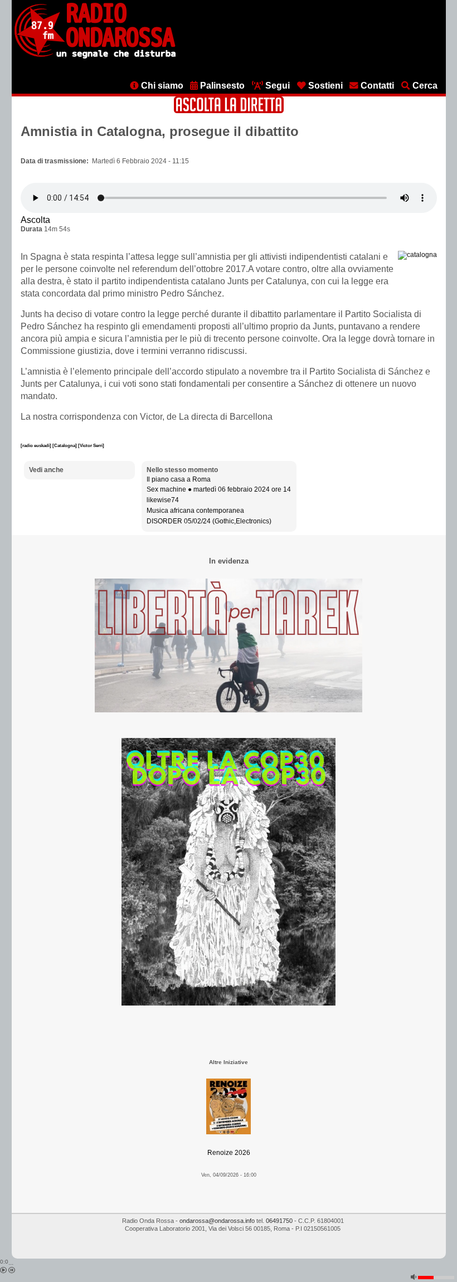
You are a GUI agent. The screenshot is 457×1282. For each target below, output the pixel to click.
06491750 (279, 1220)
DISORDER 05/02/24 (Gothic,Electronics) (209, 521)
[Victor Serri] (91, 445)
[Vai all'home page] (95, 56)
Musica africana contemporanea (195, 510)
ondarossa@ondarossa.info (217, 1220)
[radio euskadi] (36, 445)
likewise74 (163, 500)
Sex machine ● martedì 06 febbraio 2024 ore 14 (219, 489)
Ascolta (35, 220)
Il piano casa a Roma (179, 479)
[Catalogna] (65, 445)
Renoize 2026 (228, 1153)
